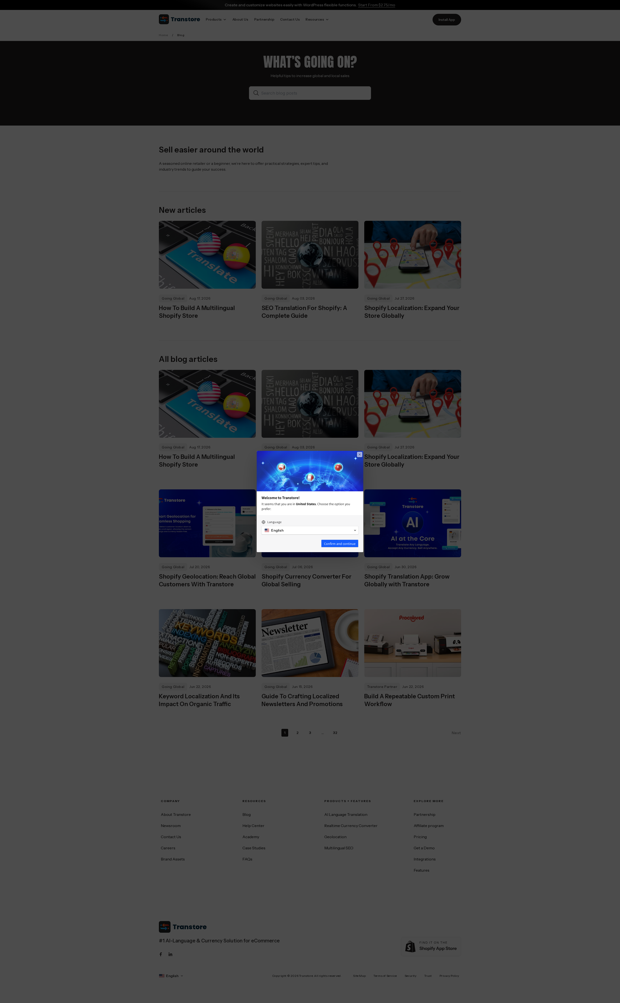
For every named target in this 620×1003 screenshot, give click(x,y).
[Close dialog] (359, 454)
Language (274, 522)
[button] (310, 530)
